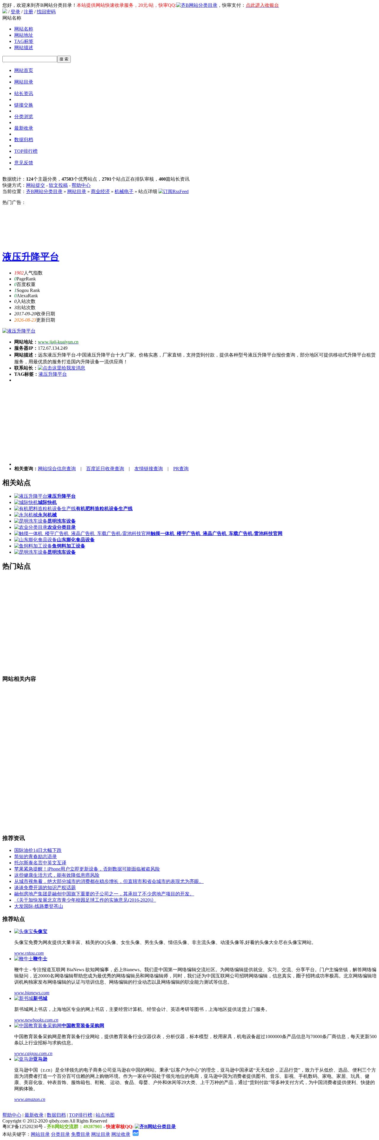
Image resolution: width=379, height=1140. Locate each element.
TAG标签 (23, 41)
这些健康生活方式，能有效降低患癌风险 (56, 875)
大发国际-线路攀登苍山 (38, 906)
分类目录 (60, 1134)
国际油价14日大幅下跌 (38, 850)
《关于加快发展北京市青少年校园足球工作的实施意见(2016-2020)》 (85, 900)
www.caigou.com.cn (33, 1053)
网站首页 (23, 70)
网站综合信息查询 (57, 468)
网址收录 (120, 1134)
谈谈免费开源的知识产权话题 (45, 887)
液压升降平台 (30, 256)
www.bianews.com (31, 992)
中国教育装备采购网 (83, 1025)
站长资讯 (23, 93)
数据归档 (23, 139)
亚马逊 (40, 1059)
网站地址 (23, 35)
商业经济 (100, 191)
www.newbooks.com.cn (36, 1019)
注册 (28, 11)
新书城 (40, 998)
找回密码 (46, 11)
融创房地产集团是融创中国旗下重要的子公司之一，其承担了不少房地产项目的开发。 (104, 893)
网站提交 (35, 185)
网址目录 (100, 1134)
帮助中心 (81, 185)
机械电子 (124, 191)
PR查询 (181, 468)
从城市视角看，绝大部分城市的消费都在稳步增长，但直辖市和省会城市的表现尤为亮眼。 (109, 881)
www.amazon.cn (29, 1099)
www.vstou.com (29, 953)
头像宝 (40, 931)
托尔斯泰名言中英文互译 (40, 862)
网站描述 (23, 47)
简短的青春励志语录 (35, 856)
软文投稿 (58, 185)
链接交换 (23, 104)
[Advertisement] (192, 225)
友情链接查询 (148, 468)
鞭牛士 (40, 958)
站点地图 (105, 1114)
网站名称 (23, 28)
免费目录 (80, 1134)
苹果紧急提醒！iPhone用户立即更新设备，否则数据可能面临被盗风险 (87, 868)
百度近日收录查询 (105, 468)
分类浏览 (23, 116)
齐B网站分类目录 (44, 191)
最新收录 (23, 128)
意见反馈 (23, 162)
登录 (15, 11)
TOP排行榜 (26, 151)
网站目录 (23, 81)
